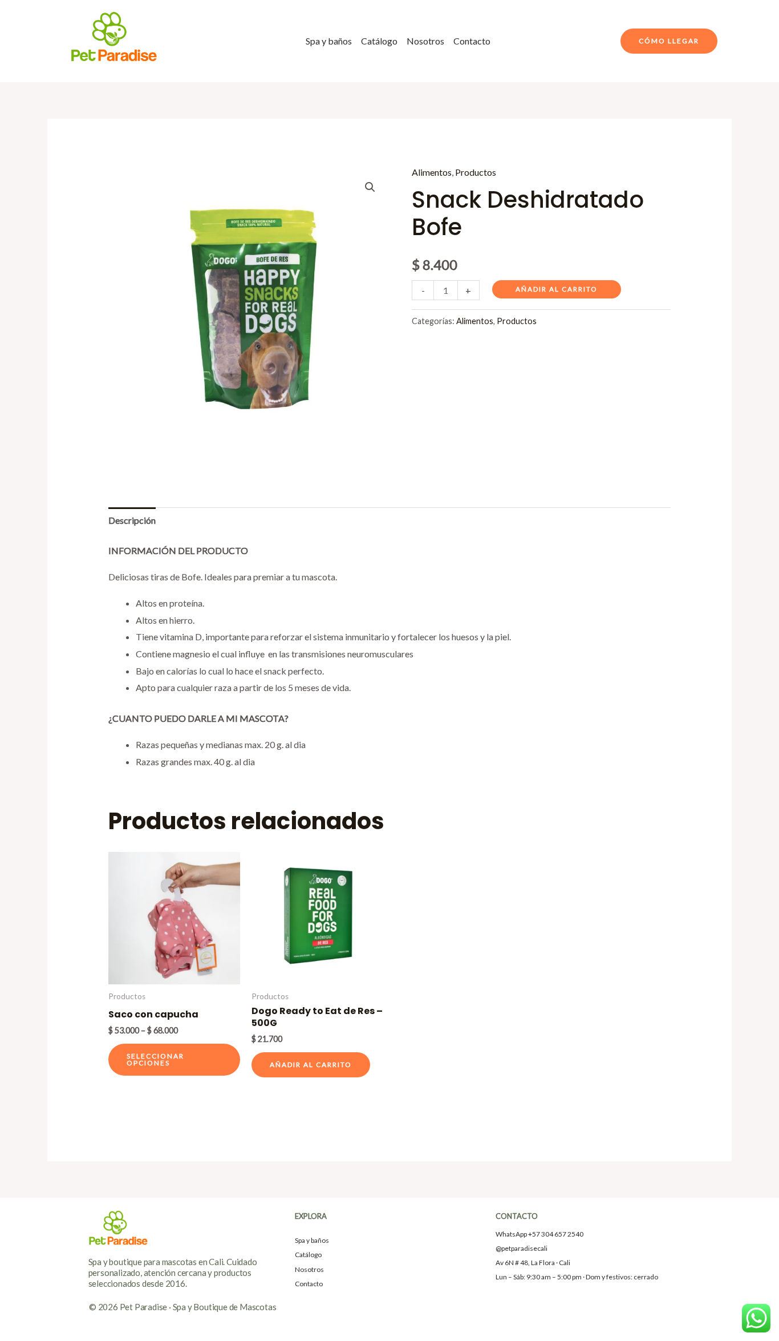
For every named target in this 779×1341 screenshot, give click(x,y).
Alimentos (432, 172)
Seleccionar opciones (155, 1059)
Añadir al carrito (557, 289)
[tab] (132, 520)
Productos (475, 172)
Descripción (132, 520)
